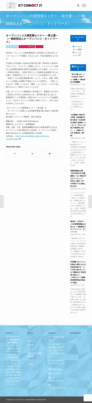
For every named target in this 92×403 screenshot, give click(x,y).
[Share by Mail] (49, 153)
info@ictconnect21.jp (56, 381)
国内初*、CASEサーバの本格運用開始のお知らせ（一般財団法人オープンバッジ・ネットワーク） (78, 226)
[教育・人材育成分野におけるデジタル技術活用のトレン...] (2, 201)
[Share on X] (32, 153)
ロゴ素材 (30, 364)
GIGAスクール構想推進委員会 (34, 354)
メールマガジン (32, 360)
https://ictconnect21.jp (56, 388)
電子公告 (30, 345)
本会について (32, 341)
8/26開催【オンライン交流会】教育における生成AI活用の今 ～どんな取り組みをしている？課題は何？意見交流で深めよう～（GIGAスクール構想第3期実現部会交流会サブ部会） (78, 272)
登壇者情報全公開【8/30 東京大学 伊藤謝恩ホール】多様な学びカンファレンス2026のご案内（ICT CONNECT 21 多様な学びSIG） (78, 178)
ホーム (29, 337)
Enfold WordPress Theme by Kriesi (35, 399)
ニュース (30, 349)
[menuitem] (77, 5)
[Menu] (82, 5)
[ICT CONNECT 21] (24, 5)
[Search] (77, 5)
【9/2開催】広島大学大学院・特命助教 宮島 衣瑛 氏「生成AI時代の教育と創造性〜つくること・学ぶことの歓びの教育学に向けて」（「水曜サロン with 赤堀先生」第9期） (78, 125)
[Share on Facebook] (14, 153)
